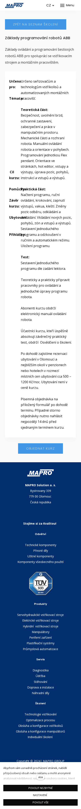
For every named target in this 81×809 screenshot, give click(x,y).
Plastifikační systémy (40, 643)
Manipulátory (40, 632)
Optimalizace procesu (40, 720)
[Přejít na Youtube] (27, 749)
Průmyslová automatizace (40, 649)
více (40, 777)
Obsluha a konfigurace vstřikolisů (40, 726)
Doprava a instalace (40, 687)
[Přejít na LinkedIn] (40, 749)
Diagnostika (41, 670)
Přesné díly (40, 551)
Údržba (40, 676)
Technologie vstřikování (40, 714)
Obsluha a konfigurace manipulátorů (40, 731)
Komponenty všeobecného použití (40, 562)
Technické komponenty (40, 545)
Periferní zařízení (40, 637)
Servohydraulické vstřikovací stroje (40, 615)
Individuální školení (40, 737)
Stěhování (40, 682)
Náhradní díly (40, 693)
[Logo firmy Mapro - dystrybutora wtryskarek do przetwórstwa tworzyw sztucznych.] (14, 5)
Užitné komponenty (40, 556)
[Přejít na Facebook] (53, 749)
